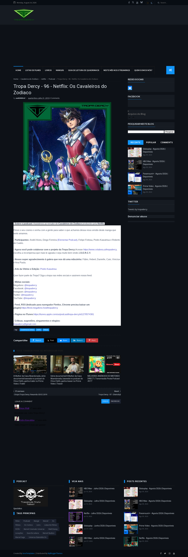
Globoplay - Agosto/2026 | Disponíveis (155, 488)
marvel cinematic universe (34, 529)
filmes (17, 525)
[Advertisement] (94, 45)
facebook (115, 401)
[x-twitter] (133, 2)
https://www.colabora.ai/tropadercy (100, 249)
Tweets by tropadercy (137, 209)
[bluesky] (141, 2)
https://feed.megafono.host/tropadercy (39, 308)
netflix (43, 79)
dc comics (28, 525)
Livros (48, 70)
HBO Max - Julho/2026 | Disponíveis (99, 488)
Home (18, 70)
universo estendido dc (38, 537)
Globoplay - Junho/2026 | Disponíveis (100, 526)
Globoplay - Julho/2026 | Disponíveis (99, 501)
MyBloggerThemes (55, 553)
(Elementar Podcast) (67, 240)
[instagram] (169, 553)
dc (53, 521)
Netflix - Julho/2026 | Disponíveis (98, 513)
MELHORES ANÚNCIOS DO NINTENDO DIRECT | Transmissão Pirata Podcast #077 (104, 378)
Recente (136, 142)
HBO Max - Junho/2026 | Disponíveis (99, 538)
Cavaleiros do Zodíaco (30, 79)
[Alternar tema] (149, 3)
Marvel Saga (20, 537)
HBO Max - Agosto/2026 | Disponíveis (155, 501)
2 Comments (54, 98)
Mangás (60, 70)
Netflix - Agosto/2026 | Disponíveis (154, 538)
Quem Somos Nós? (143, 70)
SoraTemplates (28, 553)
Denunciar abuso (137, 216)
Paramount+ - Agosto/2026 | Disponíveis (156, 513)
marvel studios (48, 533)
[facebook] (129, 2)
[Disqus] (67, 438)
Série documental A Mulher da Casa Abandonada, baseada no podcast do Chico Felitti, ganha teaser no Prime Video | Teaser (67, 380)
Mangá (36, 521)
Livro (38, 525)
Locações (19, 533)
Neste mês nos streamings (116, 70)
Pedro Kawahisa (48, 269)
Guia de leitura (33, 533)
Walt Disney (53, 529)
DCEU (17, 529)
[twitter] (165, 553)
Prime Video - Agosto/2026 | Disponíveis (156, 526)
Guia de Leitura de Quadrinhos (83, 70)
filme (17, 521)
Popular (151, 142)
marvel (45, 521)
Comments (167, 142)
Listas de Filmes (33, 70)
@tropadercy (30, 285)
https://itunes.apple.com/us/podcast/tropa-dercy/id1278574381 (64, 314)
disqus (105, 401)
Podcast (52, 79)
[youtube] (137, 2)
